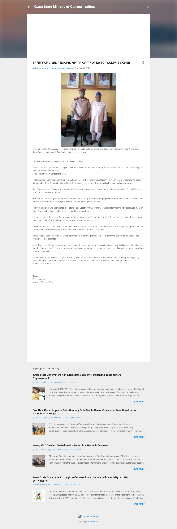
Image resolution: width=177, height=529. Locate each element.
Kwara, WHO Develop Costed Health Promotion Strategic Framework (71, 445)
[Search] (148, 7)
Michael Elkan (94, 522)
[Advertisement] (88, 39)
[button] (143, 63)
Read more (139, 402)
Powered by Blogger (90, 516)
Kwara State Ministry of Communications (65, 7)
